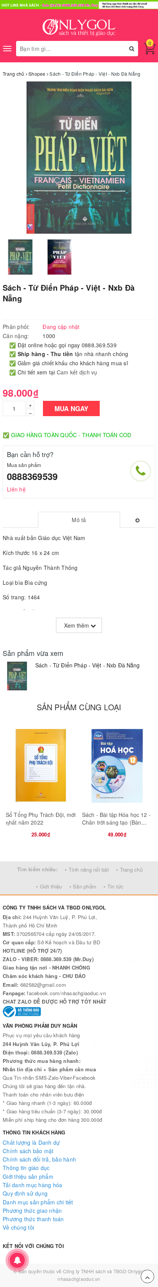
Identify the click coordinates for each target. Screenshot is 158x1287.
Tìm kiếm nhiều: (37, 869)
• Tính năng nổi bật (87, 869)
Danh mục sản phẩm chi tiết (38, 1202)
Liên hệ (16, 489)
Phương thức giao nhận (32, 1210)
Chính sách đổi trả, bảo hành (39, 1159)
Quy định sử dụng (25, 1193)
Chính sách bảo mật (28, 1151)
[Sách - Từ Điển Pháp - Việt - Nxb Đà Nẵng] (17, 676)
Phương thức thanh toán (33, 1219)
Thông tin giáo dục (26, 1167)
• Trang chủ (129, 869)
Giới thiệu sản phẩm (28, 1176)
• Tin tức (113, 886)
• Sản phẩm (83, 886)
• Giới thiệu (49, 886)
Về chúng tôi (18, 1227)
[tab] (79, 520)
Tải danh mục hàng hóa (32, 1185)
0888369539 (32, 476)
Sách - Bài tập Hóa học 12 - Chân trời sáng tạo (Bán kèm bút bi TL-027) (116, 822)
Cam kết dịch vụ (77, 372)
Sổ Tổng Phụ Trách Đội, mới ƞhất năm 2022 (41, 818)
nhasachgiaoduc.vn (79, 1279)
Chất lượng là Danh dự (31, 1142)
